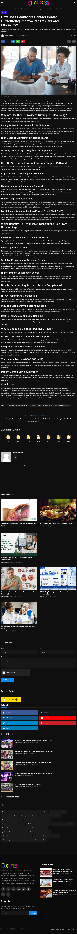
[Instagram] (13, 889)
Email (41, 649)
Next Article (43, 415)
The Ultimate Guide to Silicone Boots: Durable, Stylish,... (63, 881)
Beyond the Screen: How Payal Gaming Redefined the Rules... (33, 773)
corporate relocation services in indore (63, 824)
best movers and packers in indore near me (46, 836)
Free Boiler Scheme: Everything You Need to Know (56, 419)
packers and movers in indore (17, 812)
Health (8, 9)
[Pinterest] (28, 889)
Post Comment (7, 680)
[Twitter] (8, 889)
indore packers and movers (29, 816)
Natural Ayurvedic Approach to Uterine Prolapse (57, 523)
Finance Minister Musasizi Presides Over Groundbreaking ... (33, 762)
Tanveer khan (56, 884)
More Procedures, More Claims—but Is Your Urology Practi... (16, 559)
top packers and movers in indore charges (38, 820)
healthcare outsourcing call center (17, 405)
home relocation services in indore (40, 832)
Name (3, 649)
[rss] (8, 894)
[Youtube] (18, 889)
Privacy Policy (70, 929)
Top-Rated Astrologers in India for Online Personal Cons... (64, 891)
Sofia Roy (42, 596)
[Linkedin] (3, 894)
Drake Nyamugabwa (20, 742)
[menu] (2, 3)
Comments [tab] (8, 643)
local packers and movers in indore (12, 828)
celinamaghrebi (5, 596)
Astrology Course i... (58, 894)
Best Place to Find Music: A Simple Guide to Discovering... (63, 870)
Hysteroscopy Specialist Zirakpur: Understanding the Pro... (18, 524)
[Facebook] (3, 889)
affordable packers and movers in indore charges (16, 836)
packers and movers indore (58, 812)
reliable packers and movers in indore (38, 824)
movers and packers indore (10, 816)
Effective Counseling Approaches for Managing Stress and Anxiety (21, 420)
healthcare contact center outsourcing (41, 405)
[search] (74, 3)
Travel (4, 812)
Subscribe (33, 913)
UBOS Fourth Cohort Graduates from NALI (28, 784)
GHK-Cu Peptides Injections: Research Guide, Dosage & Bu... (55, 593)
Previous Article (32, 415)
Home (3, 9)
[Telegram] (23, 889)
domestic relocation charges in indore (36, 828)
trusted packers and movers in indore (13, 824)
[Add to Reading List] (74, 41)
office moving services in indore (11, 840)
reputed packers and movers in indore (35, 840)
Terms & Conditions (57, 929)
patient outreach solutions (62, 405)
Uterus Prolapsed (44, 526)
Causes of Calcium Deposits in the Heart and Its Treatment (18, 593)
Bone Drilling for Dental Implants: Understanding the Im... (18, 627)
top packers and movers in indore (50, 816)
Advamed (3, 528)
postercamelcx (18, 453)
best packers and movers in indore (12, 820)
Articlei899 (56, 873)
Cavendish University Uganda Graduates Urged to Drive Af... (33, 740)
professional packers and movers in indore (14, 832)
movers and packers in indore (38, 812)
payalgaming (18, 775)
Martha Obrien (5, 562)
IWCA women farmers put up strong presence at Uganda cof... (34, 751)
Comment (4, 657)
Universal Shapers (6, 630)
